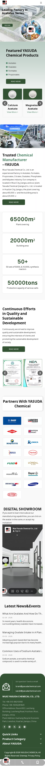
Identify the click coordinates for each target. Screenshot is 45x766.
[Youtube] (20, 727)
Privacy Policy (34, 755)
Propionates (13, 74)
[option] (12, 103)
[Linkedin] (9, 727)
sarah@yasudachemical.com (28, 691)
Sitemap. (24, 755)
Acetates (12, 63)
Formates (12, 70)
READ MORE (16, 81)
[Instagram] (25, 727)
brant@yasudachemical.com (28, 686)
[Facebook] (4, 727)
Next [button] (40, 103)
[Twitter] (14, 727)
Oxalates (12, 67)
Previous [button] (4, 103)
